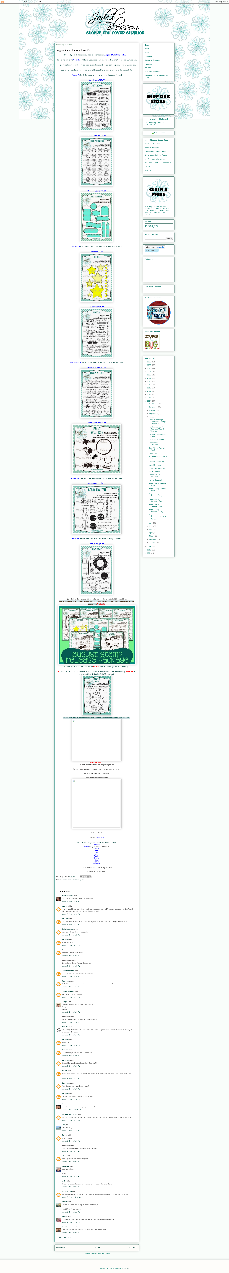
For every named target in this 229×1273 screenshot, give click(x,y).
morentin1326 (67, 1191)
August (152, 417)
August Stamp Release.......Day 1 (156, 511)
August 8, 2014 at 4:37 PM (71, 956)
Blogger (126, 1268)
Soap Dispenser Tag (156, 462)
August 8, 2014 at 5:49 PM (71, 1012)
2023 (149, 372)
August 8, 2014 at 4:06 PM (71, 914)
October (152, 410)
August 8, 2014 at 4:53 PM (71, 966)
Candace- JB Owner (152, 144)
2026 (149, 362)
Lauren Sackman (68, 971)
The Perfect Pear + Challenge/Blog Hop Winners (157, 429)
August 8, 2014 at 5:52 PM (71, 1022)
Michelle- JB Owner (152, 148)
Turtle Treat (153, 453)
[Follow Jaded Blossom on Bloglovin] (155, 248)
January (152, 542)
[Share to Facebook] (88, 876)
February (153, 539)
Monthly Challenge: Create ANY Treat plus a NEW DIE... (158, 422)
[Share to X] (86, 876)
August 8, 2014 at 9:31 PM (71, 1089)
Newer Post (61, 1248)
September (153, 413)
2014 (149, 401)
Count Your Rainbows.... (158, 468)
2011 (149, 553)
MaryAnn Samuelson (69, 1114)
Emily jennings (67, 929)
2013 (149, 546)
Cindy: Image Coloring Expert (156, 155)
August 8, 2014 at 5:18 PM (71, 997)
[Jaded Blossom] (158, 133)
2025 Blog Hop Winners (153, 71)
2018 (149, 388)
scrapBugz (66, 1166)
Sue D (64, 1156)
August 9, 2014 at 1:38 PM (71, 1222)
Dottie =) (65, 1216)
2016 (149, 394)
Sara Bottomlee (67, 1227)
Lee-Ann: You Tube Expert (154, 159)
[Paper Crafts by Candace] (159, 324)
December (153, 404)
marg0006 (65, 1202)
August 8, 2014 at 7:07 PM (71, 1056)
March (151, 536)
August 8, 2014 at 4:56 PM (71, 976)
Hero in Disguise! (155, 480)
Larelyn (64, 1002)
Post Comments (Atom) (101, 1254)
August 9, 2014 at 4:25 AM (71, 1151)
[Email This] (81, 876)
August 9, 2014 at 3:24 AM (71, 1120)
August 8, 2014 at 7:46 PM (71, 1066)
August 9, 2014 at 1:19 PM (71, 1212)
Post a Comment (65, 1237)
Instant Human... (155, 465)
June (151, 526)
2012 (149, 550)
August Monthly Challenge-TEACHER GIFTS (155, 124)
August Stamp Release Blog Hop (73, 880)
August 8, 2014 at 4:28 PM (71, 935)
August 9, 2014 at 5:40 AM (71, 1162)
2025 (149, 365)
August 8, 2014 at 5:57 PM (71, 1035)
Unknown (65, 918)
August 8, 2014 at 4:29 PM (71, 945)
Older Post (132, 1248)
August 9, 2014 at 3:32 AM (71, 1131)
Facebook (148, 56)
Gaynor (64, 1135)
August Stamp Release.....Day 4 (156, 495)
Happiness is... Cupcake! (154, 444)
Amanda (148, 170)
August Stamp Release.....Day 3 (156, 500)
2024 (149, 368)
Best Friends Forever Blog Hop (157, 449)
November (153, 407)
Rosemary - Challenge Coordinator (158, 163)
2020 (149, 381)
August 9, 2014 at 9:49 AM (71, 1187)
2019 (149, 385)
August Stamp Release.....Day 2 (156, 505)
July (151, 523)
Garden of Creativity (152, 60)
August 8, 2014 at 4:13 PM (71, 924)
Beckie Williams (67, 896)
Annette (64, 906)
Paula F (64, 1070)
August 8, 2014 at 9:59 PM (71, 1099)
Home (97, 1248)
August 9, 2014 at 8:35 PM (71, 1233)
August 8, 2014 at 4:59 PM (71, 987)
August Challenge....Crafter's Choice (158, 517)
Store (147, 52)
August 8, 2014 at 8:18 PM (71, 1078)
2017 (149, 391)
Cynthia (147, 167)
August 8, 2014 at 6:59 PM (71, 1045)
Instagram (148, 64)
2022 (149, 375)
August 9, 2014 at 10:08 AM (71, 1197)
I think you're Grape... (157, 439)
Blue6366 (65, 1027)
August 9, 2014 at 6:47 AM (71, 1176)
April (151, 533)
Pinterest (148, 68)
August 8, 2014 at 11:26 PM (71, 1110)
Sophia (64, 1104)
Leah (63, 1181)
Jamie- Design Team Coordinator (157, 151)
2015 (149, 398)
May (151, 529)
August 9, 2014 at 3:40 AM (71, 1141)
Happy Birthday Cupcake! (154, 476)
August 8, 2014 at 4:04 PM (71, 901)
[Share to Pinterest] (90, 876)
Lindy (64, 1125)
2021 (149, 378)
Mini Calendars (154, 471)
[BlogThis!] (83, 876)
